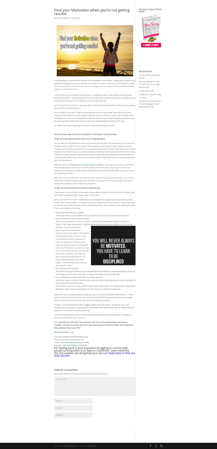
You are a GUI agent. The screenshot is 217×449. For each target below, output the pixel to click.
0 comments (75, 18)
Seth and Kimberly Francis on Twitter (75, 342)
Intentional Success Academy (92, 165)
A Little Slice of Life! (146, 91)
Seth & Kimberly (63, 18)
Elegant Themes (70, 446)
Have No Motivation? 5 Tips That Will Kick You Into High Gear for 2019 (149, 84)
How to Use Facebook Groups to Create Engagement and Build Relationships (150, 104)
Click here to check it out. (112, 289)
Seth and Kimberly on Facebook (75, 345)
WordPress (91, 446)
